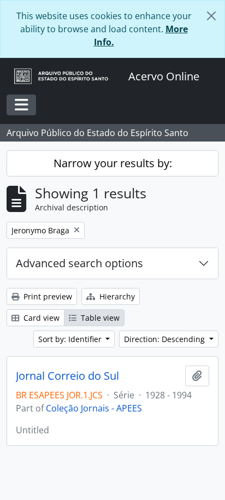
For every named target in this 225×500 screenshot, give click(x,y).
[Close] (211, 16)
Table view (99, 318)
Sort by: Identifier (71, 339)
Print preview (46, 296)
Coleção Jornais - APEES (94, 408)
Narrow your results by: (113, 163)
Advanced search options (79, 263)
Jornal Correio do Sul (67, 376)
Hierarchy (116, 296)
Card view (40, 318)
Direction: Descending (165, 339)
